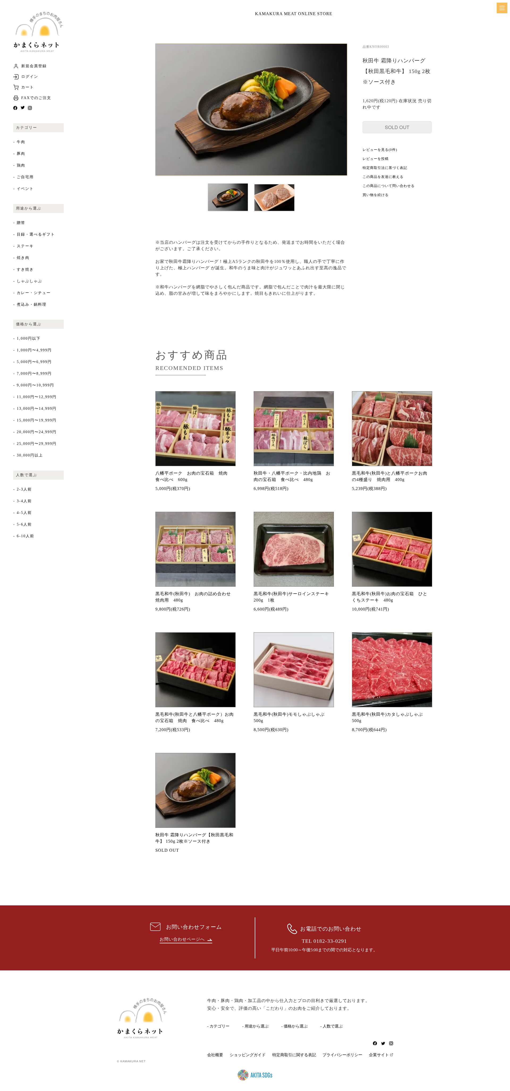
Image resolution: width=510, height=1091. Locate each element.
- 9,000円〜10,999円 (33, 385)
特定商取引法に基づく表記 (385, 168)
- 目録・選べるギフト (34, 234)
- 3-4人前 (22, 501)
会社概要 (215, 1055)
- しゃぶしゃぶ (27, 281)
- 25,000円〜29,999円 (35, 444)
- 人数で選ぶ (331, 1026)
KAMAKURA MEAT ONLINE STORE (293, 13)
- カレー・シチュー (32, 293)
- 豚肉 (19, 154)
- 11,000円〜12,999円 (35, 397)
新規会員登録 (34, 66)
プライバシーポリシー (342, 1055)
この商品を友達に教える (383, 177)
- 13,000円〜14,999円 (35, 409)
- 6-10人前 (23, 536)
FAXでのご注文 (36, 98)
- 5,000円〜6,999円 (32, 362)
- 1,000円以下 (27, 338)
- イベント (23, 189)
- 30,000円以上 (28, 455)
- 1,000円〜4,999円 (32, 350)
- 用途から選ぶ (255, 1026)
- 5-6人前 (22, 524)
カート (27, 87)
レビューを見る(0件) (380, 150)
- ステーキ (23, 246)
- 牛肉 (19, 142)
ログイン (29, 77)
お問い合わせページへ (182, 939)
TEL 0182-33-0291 (324, 941)
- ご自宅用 (23, 177)
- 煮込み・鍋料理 (29, 304)
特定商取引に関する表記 (294, 1055)
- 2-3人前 (22, 489)
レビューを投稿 (376, 159)
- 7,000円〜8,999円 (32, 374)
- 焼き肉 (21, 258)
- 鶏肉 (19, 165)
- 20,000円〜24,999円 (35, 432)
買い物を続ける (376, 195)
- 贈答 (19, 223)
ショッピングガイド (248, 1055)
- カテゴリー (218, 1026)
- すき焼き (23, 269)
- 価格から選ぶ (294, 1026)
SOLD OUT (397, 126)
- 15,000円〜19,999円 (35, 420)
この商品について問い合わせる (389, 186)
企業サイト (379, 1055)
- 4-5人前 (22, 513)
